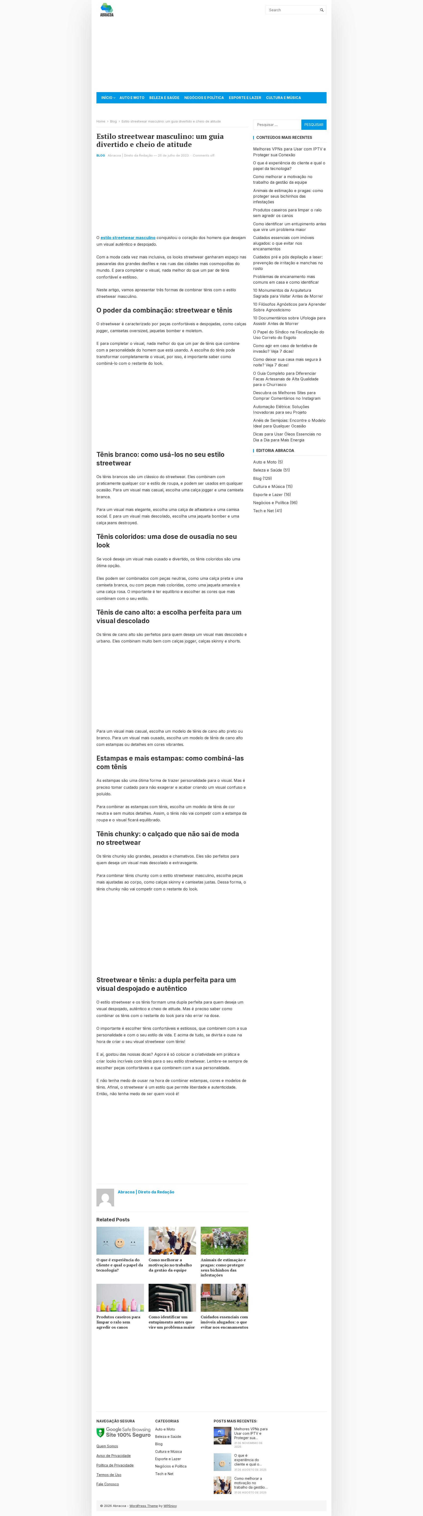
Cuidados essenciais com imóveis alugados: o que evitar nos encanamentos (224, 1322)
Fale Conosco (107, 1484)
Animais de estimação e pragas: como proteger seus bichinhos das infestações (223, 1267)
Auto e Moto (131, 98)
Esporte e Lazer (245, 98)
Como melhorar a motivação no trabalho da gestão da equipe (170, 1265)
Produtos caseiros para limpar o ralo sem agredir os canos (118, 1322)
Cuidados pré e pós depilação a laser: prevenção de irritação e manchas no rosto (288, 263)
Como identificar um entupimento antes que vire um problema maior (172, 1322)
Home (100, 121)
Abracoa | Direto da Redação (130, 155)
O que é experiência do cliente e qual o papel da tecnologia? (119, 1265)
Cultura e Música (283, 98)
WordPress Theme (143, 1506)
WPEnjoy (170, 1506)
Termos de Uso (108, 1475)
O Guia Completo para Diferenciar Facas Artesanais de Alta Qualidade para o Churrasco (285, 379)
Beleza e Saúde (164, 98)
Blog (113, 121)
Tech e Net (111, 109)
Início (106, 98)
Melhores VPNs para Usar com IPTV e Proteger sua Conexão (251, 1433)
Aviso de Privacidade (113, 1456)
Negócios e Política (204, 98)
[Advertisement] (211, 56)
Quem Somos (107, 1446)
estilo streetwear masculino (128, 237)
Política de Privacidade (115, 1465)
